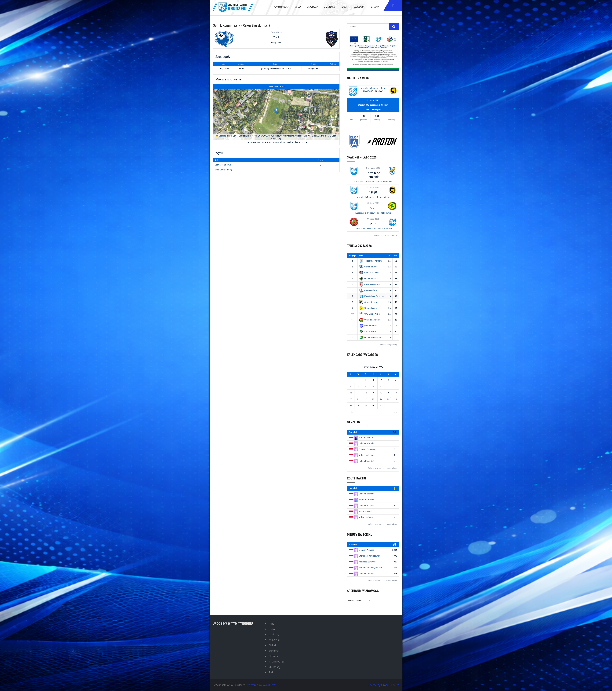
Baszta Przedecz (372, 284)
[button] (276, 111)
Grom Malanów (371, 308)
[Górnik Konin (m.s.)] (235, 39)
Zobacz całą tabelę (388, 344)
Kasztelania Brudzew (374, 296)
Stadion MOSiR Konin (276, 86)
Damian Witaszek (367, 449)
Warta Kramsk (370, 325)
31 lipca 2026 (373, 187)
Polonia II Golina (371, 272)
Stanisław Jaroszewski (369, 556)
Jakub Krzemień (366, 461)
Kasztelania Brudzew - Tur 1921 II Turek (373, 213)
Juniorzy (274, 634)
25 (388, 399)
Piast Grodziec (371, 290)
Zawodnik (353, 432)
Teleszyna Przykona (373, 261)
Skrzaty (273, 656)
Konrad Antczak (366, 499)
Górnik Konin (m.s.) (223, 165)
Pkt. (395, 256)
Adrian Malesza (366, 455)
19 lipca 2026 (373, 219)
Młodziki (274, 640)
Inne (271, 623)
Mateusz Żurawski (367, 562)
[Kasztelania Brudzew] (353, 91)
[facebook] (393, 5)
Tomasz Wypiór (366, 437)
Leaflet (221, 135)
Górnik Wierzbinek (372, 337)
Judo (344, 6)
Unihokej (358, 6)
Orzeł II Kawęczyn (372, 320)
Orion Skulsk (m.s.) (223, 170)
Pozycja (352, 256)
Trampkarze (276, 661)
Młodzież (329, 6)
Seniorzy (312, 6)
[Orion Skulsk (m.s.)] (317, 39)
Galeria (375, 6)
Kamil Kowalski (366, 511)
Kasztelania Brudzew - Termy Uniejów (373, 197)
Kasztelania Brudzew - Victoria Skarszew (373, 181)
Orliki (272, 645)
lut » (395, 412)
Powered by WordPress (262, 685)
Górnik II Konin (371, 267)
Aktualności (281, 6)
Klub (298, 6)
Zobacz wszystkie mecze (385, 235)
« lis (351, 412)
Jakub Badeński (366, 443)
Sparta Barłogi (371, 331)
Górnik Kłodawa (371, 278)
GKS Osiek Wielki (372, 314)
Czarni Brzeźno (371, 302)
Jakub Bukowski (366, 505)
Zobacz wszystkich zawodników (382, 468)
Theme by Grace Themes (383, 685)
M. (390, 256)
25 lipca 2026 (373, 203)
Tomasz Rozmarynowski (370, 567)
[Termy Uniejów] (393, 91)
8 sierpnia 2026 (373, 168)
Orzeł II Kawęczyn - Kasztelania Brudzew (373, 228)
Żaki (271, 672)
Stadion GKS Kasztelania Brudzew (373, 105)
